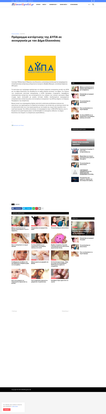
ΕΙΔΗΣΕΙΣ (22, 33)
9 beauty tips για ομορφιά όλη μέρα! (39, 228)
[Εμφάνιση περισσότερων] (42, 208)
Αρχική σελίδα (15, 33)
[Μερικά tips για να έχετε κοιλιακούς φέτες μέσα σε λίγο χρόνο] (75, 157)
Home (12, 1)
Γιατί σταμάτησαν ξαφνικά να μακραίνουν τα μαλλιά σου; (39, 281)
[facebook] (91, 1)
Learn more (15, 406)
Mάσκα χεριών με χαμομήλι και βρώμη (39, 262)
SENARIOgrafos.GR (26, 389)
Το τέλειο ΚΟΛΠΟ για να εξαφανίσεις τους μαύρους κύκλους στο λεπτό (38, 246)
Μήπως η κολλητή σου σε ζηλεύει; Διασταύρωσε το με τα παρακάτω (19, 229)
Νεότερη (14, 311)
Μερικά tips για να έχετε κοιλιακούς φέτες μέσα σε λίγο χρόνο (87, 157)
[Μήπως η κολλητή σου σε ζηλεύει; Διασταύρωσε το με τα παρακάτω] (75, 88)
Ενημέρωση (52, 4)
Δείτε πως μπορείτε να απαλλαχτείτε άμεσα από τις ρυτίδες (19, 282)
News (44, 4)
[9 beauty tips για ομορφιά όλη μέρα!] (75, 95)
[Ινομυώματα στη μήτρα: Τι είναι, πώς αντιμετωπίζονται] (75, 150)
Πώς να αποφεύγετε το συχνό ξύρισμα (19, 245)
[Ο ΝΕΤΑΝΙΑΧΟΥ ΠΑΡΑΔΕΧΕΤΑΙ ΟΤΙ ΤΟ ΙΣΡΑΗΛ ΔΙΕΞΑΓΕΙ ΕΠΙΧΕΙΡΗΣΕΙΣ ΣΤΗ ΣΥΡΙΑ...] (75, 171)
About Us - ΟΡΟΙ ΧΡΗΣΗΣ (21, 1)
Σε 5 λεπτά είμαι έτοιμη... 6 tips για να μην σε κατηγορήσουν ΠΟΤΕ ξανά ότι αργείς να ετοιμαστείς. (59, 264)
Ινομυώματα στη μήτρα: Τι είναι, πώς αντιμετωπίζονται (87, 150)
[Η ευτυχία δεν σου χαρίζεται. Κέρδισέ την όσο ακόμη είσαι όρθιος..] (75, 179)
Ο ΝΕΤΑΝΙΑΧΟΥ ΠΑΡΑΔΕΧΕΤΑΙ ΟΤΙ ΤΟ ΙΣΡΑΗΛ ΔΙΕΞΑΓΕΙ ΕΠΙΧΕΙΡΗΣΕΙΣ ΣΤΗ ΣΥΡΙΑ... (87, 172)
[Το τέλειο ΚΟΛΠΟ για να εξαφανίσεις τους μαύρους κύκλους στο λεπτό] (75, 116)
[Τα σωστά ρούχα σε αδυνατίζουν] (75, 102)
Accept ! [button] (7, 409)
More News (63, 4)
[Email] (39, 208)
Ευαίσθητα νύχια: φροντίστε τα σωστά (59, 281)
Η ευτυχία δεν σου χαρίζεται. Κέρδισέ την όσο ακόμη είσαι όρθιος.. (86, 179)
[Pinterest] (36, 208)
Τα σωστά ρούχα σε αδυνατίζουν (60, 228)
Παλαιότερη (65, 311)
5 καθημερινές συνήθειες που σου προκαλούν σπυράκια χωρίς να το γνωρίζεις (20, 263)
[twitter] (94, 1)
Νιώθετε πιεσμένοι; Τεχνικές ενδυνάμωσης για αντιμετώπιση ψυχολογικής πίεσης (60, 246)
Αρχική (38, 4)
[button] (89, 4)
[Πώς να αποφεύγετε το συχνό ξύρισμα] (75, 109)
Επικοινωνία (74, 4)
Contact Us (30, 1)
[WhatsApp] (33, 208)
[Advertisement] (53, 20)
